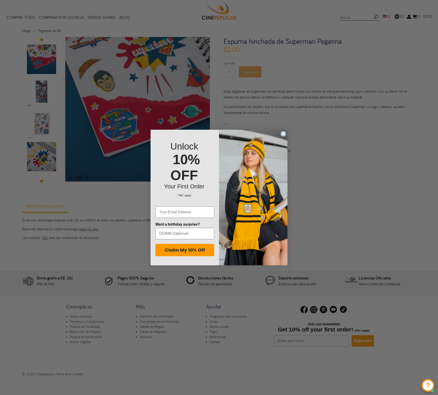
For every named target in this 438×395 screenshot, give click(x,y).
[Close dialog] (283, 134)
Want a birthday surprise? (177, 224)
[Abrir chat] (428, 385)
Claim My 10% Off (185, 250)
